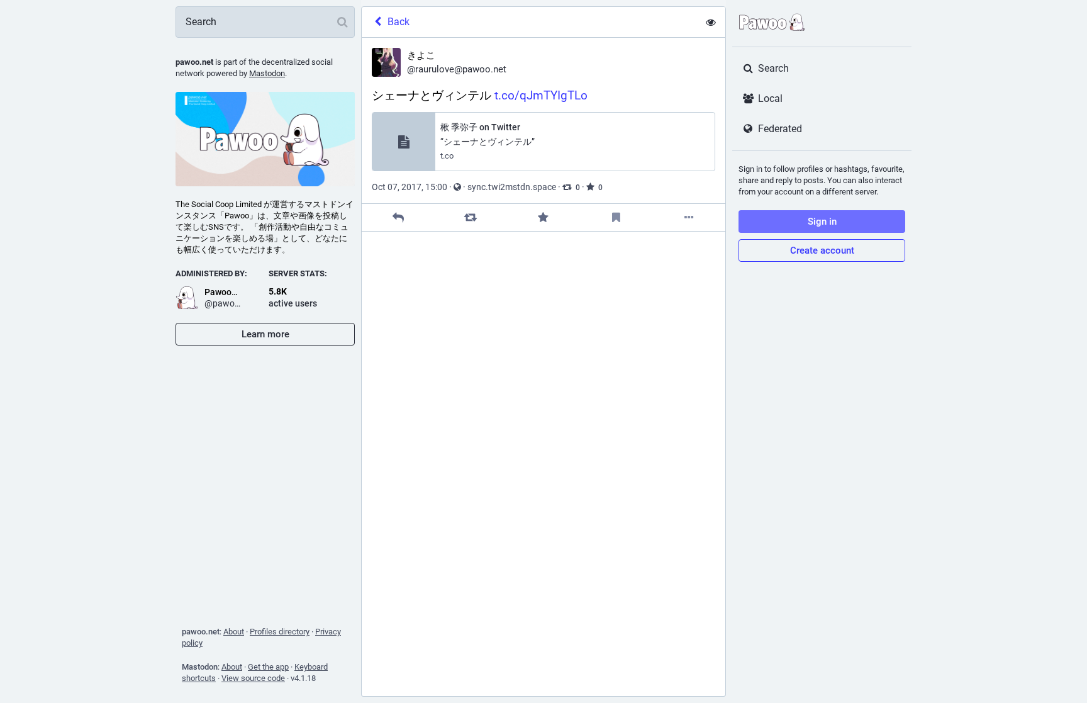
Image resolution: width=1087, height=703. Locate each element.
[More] (689, 217)
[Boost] (471, 217)
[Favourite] (543, 217)
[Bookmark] (616, 217)
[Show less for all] (710, 22)
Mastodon (267, 73)
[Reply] (398, 217)
